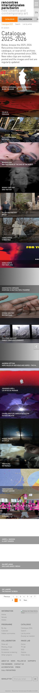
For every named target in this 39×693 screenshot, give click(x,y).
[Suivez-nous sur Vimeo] (28, 684)
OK (35, 679)
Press (17, 667)
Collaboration (25, 19)
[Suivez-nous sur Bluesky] (17, 684)
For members (6, 664)
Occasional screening (9, 652)
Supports (32, 661)
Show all (4, 644)
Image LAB (25, 641)
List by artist (27, 24)
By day (3, 628)
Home (3, 614)
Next (25, 600)
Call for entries (8, 670)
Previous (7, 596)
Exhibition (5, 649)
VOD (22, 649)
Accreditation (7, 667)
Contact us (19, 664)
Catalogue (9, 19)
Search (17, 24)
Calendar (4, 631)
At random (5, 28)
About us (5, 661)
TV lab (23, 647)
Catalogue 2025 (7, 24)
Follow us (21, 661)
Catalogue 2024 (26, 628)
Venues (4, 617)
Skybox (23, 652)
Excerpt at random (28, 636)
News (13, 661)
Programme (6, 624)
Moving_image (6, 647)
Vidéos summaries (8, 633)
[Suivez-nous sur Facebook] (11, 684)
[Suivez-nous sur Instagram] (22, 684)
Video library (25, 655)
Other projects (6, 655)
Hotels (3, 620)
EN (36, 12)
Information (7, 611)
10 (20, 600)
